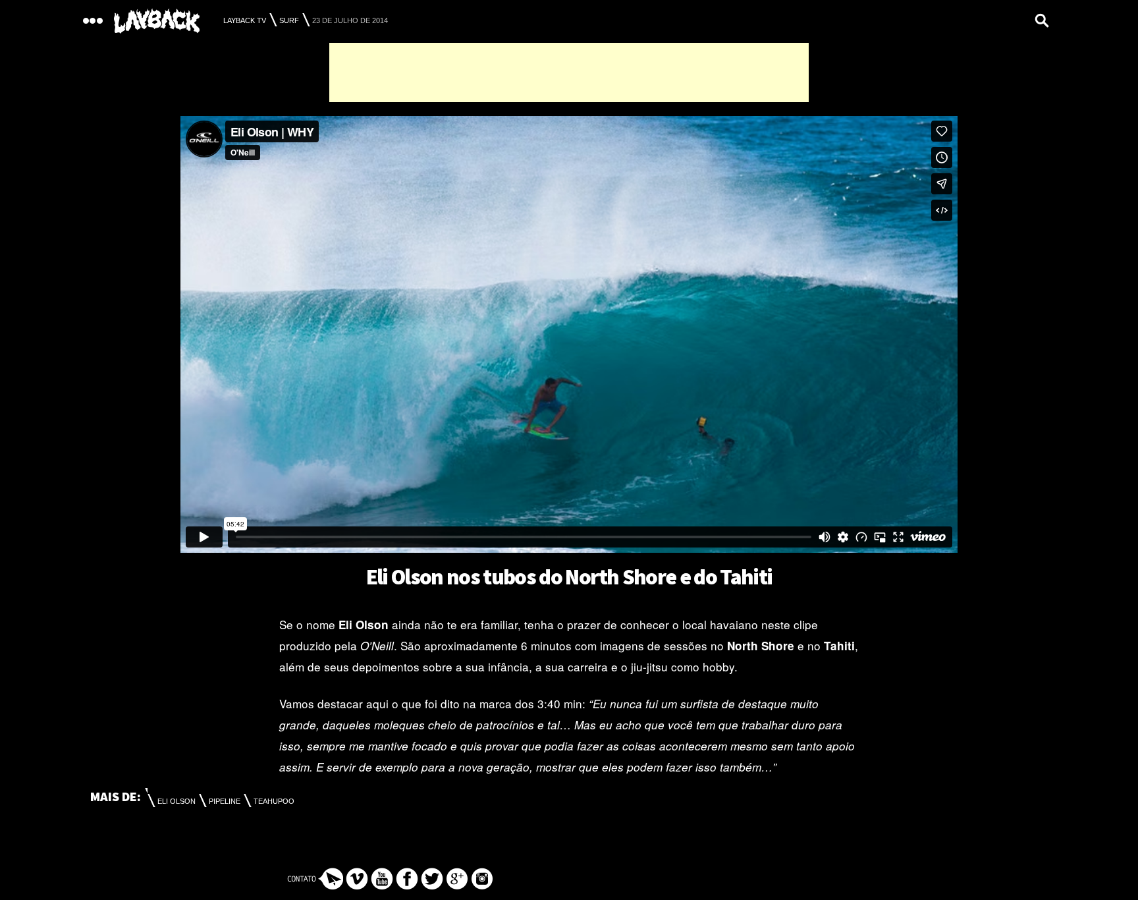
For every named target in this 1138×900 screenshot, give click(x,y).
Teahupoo (274, 801)
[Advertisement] (569, 72)
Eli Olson (176, 801)
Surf (289, 20)
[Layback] (156, 21)
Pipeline (224, 801)
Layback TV (244, 20)
